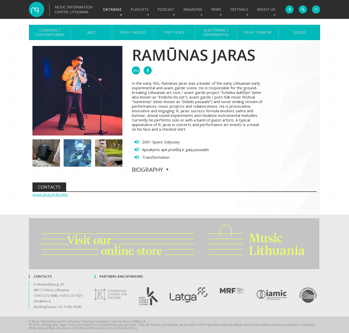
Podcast (166, 9)
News (216, 9)
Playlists (140, 9)
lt (316, 9)
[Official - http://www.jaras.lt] (136, 70)
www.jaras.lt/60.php (50, 194)
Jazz (91, 32)
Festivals (239, 9)
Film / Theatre (258, 32)
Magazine (192, 9)
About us (266, 9)
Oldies (299, 32)
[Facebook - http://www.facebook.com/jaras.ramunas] (148, 70)
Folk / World (133, 32)
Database (112, 9)
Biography (147, 170)
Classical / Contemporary (49, 32)
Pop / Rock (174, 32)
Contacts (49, 187)
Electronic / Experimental (216, 32)
